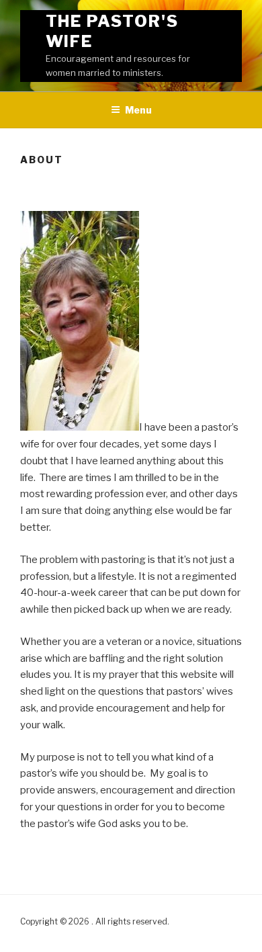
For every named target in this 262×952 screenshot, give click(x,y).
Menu (138, 110)
